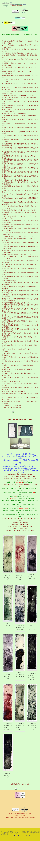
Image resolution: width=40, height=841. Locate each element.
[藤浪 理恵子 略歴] (9, 22)
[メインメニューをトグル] (35, 4)
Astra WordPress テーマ (21, 836)
